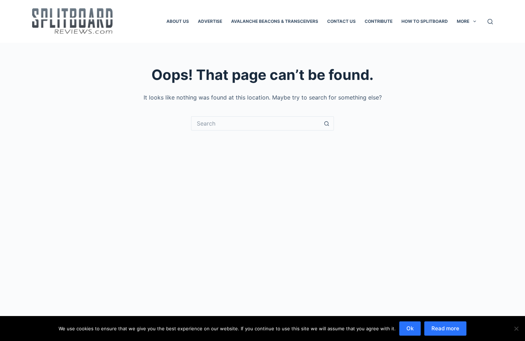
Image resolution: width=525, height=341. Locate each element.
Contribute (378, 21)
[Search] (490, 21)
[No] (516, 328)
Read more (445, 328)
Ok (410, 328)
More (463, 21)
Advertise (210, 21)
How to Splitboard (424, 21)
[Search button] (327, 123)
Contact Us (341, 21)
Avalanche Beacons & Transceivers (274, 21)
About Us (177, 21)
